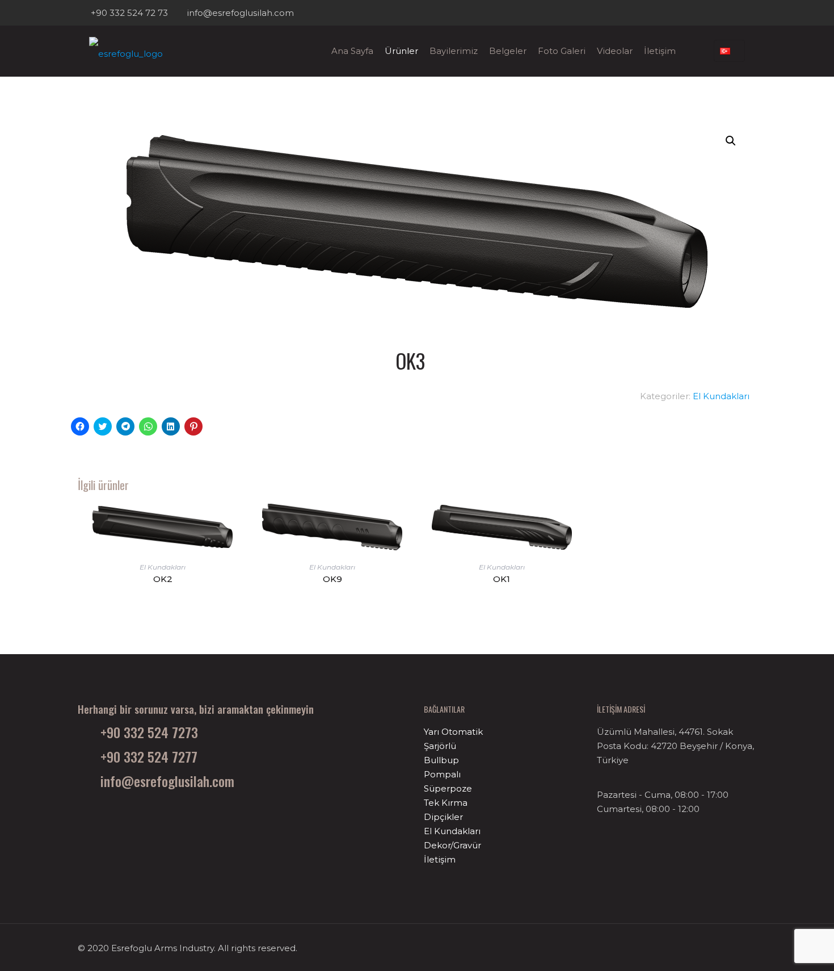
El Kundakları (721, 396)
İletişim (440, 859)
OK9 (332, 579)
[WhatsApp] (720, 12)
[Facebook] (735, 12)
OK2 (162, 579)
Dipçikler (443, 816)
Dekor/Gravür (452, 845)
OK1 (501, 579)
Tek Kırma (445, 802)
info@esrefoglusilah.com (240, 12)
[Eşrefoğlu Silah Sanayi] (126, 51)
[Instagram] (750, 12)
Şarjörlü (440, 745)
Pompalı (442, 774)
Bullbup (441, 760)
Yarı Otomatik (453, 731)
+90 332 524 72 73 (129, 12)
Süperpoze (448, 788)
